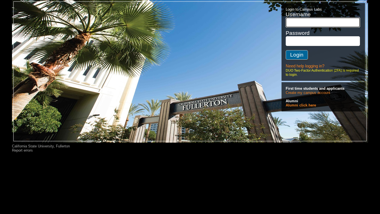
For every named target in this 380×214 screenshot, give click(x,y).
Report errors (22, 150)
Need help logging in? (305, 66)
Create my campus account (308, 93)
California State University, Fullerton (41, 146)
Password (298, 33)
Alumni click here (301, 105)
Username (298, 14)
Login (296, 55)
